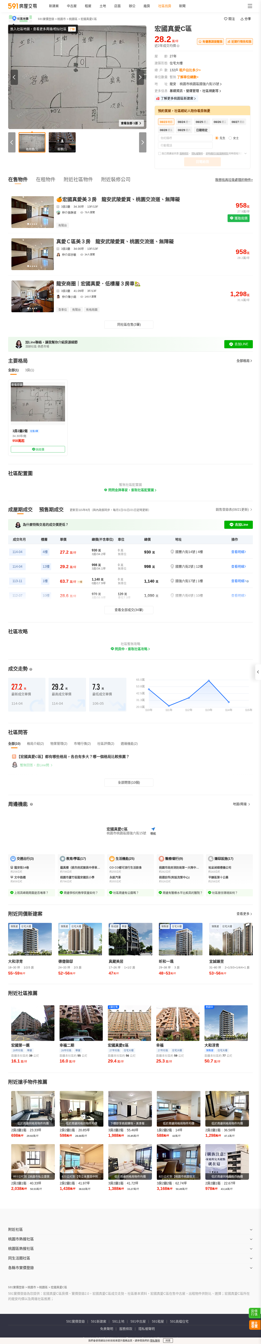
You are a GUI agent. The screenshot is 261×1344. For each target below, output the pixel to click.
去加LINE (241, 344)
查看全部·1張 (130, 123)
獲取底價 (241, 218)
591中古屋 (138, 1321)
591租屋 (158, 1321)
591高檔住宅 (179, 1321)
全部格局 (243, 361)
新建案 (54, 6)
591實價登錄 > (47, 19)
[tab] (20, 509)
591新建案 (98, 1321)
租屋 (88, 6)
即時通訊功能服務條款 (217, 153)
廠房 (147, 6)
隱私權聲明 (197, 153)
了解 (72, 29)
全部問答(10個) (129, 782)
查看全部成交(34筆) (129, 610)
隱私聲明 (155, 1340)
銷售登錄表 (232, 509)
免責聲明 (106, 1329)
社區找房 (164, 6)
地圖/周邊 (240, 804)
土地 (103, 6)
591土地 (118, 1321)
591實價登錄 (75, 1321)
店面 (117, 6)
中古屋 (72, 6)
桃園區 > (74, 19)
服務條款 (183, 153)
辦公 (132, 6)
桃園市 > (62, 19)
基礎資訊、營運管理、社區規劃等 (194, 91)
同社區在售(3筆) (129, 324)
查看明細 (237, 552)
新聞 (182, 6)
